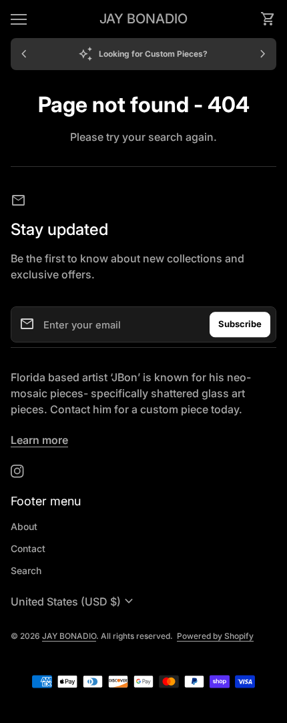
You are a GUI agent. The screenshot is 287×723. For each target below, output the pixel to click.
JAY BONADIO (143, 19)
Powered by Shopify (215, 636)
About (24, 526)
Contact (28, 548)
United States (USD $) (74, 601)
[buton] (74, 601)
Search (26, 570)
